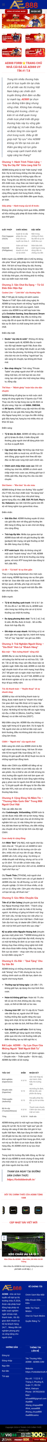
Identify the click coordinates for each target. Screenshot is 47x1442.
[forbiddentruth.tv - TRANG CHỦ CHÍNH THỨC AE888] (23, 4)
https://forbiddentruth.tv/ (21, 1179)
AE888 (28, 1362)
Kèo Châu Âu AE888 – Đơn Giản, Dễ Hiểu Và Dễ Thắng (23, 1260)
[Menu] (3, 4)
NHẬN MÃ (35, 11)
